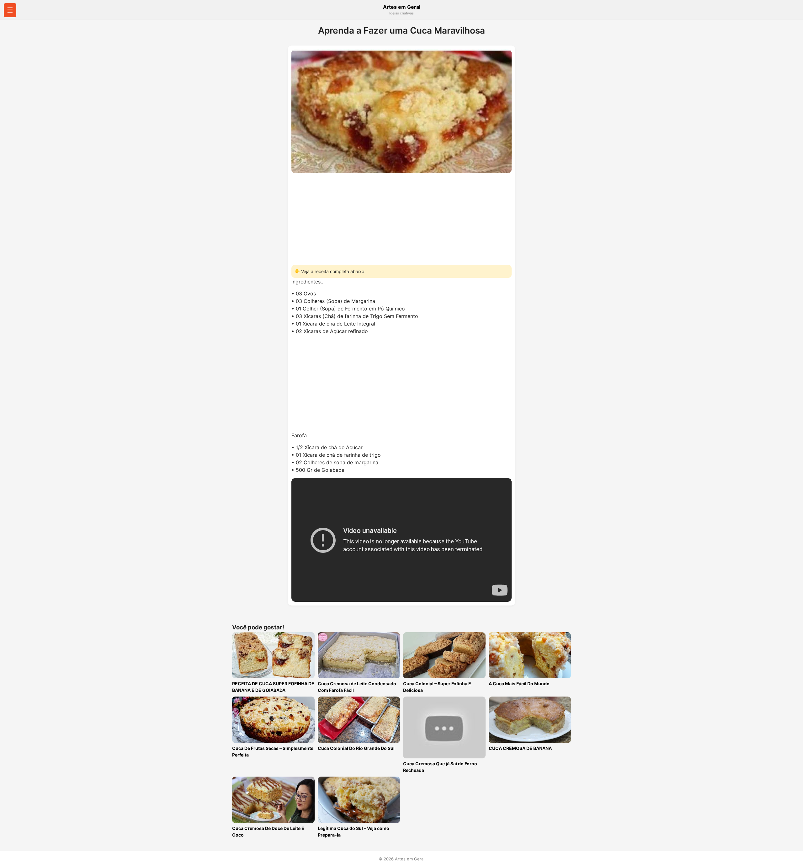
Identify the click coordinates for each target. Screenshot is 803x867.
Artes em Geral (401, 7)
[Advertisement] (401, 217)
